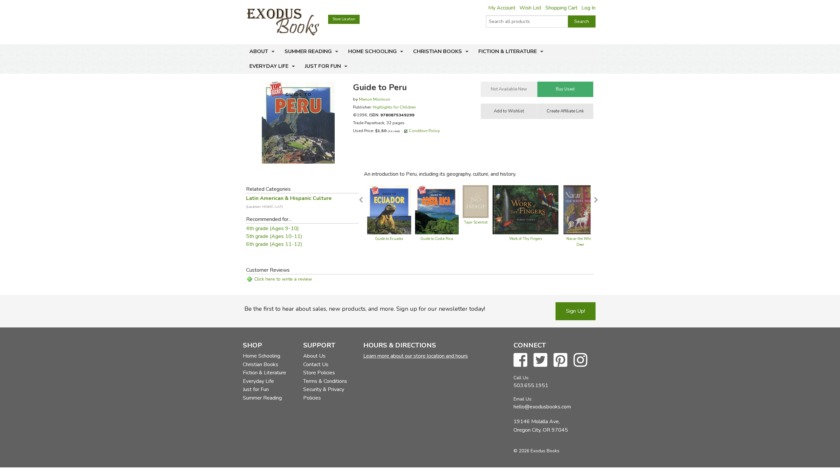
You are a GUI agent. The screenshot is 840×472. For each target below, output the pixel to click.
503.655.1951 (531, 385)
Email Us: (523, 399)
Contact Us (315, 364)
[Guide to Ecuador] (389, 209)
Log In (588, 7)
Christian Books (437, 51)
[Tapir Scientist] (476, 201)
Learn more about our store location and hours (415, 356)
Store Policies (319, 372)
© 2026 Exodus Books (536, 451)
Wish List (530, 7)
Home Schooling (372, 51)
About (258, 51)
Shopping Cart (561, 7)
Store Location (343, 19)
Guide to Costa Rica (436, 238)
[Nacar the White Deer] (580, 209)
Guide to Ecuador (389, 238)
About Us (314, 356)
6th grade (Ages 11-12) (274, 244)
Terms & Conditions (325, 381)
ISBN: (391, 115)
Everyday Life (268, 66)
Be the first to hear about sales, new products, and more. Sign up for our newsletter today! (364, 309)
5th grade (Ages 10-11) (274, 236)
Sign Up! (575, 311)
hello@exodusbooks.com (542, 406)
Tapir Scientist (476, 222)
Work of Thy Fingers (525, 238)
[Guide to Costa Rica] (437, 209)
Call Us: (521, 378)
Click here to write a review (283, 279)
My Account (501, 7)
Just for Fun (323, 66)
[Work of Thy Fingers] (525, 209)
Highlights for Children (394, 107)
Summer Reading (308, 51)
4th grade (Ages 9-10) (272, 228)
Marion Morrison (374, 99)
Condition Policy (424, 130)
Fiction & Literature (507, 51)
